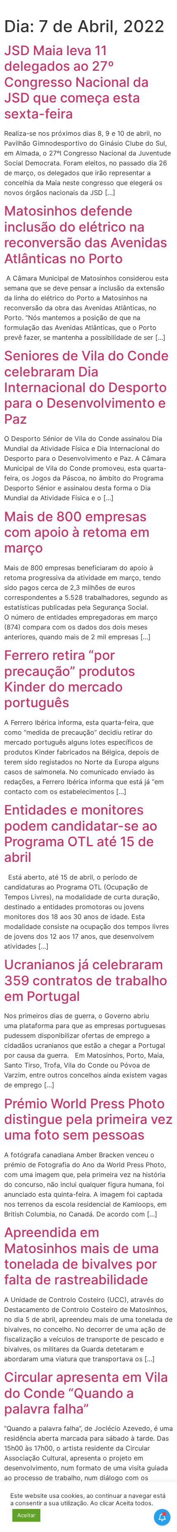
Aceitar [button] (26, 1515)
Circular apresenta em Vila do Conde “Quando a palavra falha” (86, 1393)
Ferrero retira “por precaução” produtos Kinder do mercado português (69, 678)
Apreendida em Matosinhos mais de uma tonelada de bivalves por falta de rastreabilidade (81, 1256)
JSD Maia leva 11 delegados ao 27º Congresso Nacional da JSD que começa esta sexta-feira (76, 82)
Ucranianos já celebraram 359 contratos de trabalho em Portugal (85, 980)
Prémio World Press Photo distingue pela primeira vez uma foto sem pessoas (88, 1119)
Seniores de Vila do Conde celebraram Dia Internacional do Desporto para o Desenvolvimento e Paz (86, 387)
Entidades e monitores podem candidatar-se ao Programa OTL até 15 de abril (80, 833)
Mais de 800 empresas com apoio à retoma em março (76, 532)
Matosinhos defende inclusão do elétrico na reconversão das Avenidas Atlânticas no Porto (85, 234)
